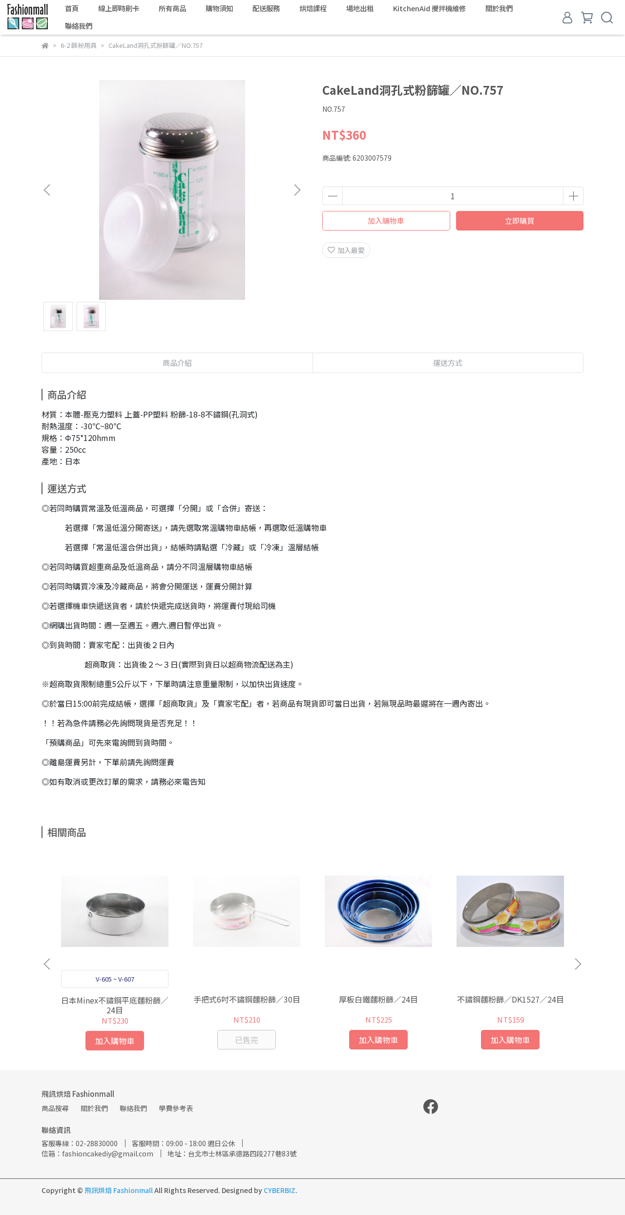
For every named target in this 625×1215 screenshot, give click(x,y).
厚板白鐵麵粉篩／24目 (378, 999)
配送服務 (266, 8)
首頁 (72, 8)
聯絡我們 (78, 26)
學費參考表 (176, 1108)
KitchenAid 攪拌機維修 (429, 8)
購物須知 (219, 8)
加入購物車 (386, 220)
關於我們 (499, 8)
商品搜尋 (55, 1108)
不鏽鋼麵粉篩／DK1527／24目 (510, 999)
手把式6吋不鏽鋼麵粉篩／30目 (246, 999)
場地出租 (360, 8)
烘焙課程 (313, 8)
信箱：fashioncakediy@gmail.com (97, 1153)
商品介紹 (177, 362)
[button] (297, 190)
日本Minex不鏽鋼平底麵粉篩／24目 (114, 1005)
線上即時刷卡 (118, 8)
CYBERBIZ (279, 1190)
